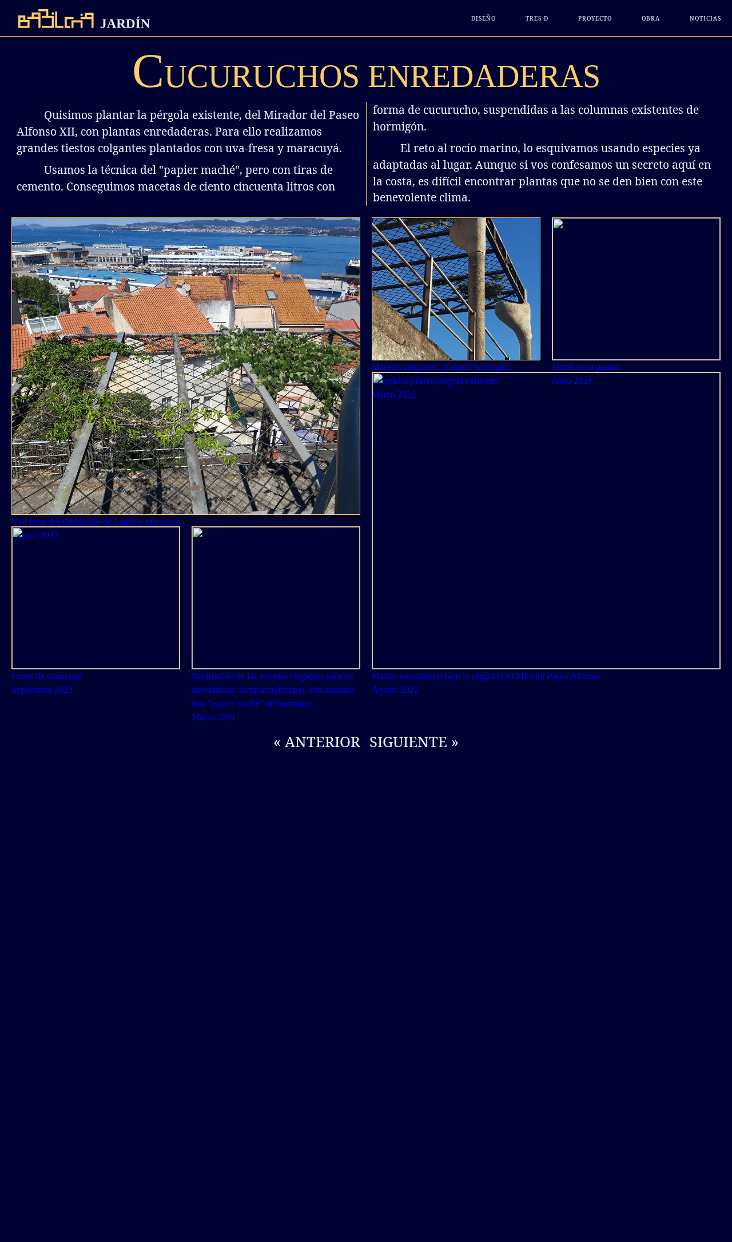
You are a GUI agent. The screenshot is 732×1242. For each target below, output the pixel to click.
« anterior (316, 742)
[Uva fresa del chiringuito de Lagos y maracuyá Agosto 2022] (185, 366)
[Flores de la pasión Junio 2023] (636, 288)
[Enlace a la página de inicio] (80, 18)
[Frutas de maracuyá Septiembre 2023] (95, 597)
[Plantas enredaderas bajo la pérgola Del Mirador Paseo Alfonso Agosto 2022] (546, 520)
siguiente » (414, 742)
